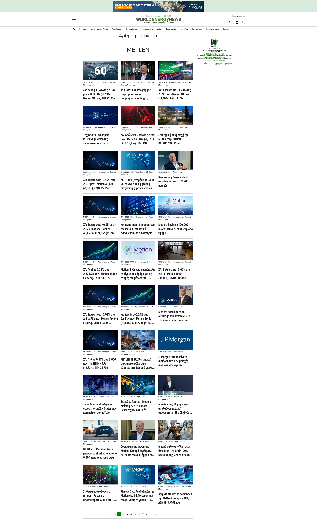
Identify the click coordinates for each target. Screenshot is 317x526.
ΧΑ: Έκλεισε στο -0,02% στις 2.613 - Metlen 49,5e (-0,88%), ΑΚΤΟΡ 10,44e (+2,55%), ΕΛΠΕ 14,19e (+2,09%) (174, 274)
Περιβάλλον (117, 29)
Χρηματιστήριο (212, 29)
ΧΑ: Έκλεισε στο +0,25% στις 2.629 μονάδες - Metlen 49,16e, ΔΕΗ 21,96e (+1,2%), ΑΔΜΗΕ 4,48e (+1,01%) (99, 229)
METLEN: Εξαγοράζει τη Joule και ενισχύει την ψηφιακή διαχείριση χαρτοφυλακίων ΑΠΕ (137, 184)
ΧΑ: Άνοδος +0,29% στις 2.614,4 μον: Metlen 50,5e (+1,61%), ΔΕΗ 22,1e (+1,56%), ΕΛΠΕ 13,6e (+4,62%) (138, 319)
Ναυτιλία (184, 29)
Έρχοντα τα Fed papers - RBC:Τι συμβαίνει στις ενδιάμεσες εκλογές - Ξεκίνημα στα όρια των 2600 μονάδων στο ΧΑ (99, 139)
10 (155, 514)
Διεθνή (159, 29)
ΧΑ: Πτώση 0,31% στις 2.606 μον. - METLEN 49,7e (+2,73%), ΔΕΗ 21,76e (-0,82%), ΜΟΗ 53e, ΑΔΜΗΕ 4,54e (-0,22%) (99, 364)
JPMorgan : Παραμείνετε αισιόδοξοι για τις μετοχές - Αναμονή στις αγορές (174, 361)
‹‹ (111, 514)
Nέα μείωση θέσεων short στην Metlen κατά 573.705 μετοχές (173, 181)
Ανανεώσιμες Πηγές (99, 29)
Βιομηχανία (171, 29)
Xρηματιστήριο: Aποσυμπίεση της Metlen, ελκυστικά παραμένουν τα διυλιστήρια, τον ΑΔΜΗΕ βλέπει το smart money (138, 229)
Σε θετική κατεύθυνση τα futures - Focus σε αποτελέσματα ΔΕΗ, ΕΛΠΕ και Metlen (99, 496)
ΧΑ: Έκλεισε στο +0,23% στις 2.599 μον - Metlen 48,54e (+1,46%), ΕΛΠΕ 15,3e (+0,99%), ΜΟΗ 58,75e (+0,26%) (174, 94)
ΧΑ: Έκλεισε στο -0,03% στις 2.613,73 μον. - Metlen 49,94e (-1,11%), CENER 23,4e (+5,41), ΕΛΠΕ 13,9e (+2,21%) (100, 319)
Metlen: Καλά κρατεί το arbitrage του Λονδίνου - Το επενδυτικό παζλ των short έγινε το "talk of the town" (174, 316)
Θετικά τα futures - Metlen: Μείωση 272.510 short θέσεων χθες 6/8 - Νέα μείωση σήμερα (136, 406)
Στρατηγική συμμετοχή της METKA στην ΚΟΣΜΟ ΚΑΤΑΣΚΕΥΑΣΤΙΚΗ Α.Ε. (173, 139)
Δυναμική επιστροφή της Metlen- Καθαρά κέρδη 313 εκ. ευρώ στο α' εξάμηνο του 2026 (137, 451)
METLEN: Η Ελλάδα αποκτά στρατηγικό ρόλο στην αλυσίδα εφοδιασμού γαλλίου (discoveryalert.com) (138, 364)
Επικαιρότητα (147, 29)
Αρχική (74, 29)
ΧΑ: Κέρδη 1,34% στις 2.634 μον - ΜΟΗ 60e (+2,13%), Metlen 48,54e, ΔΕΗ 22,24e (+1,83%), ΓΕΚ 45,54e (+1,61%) (99, 94)
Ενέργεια (82, 29)
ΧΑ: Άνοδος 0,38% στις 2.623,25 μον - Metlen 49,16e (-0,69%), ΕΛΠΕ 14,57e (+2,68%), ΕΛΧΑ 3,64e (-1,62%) (100, 274)
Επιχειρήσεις (197, 29)
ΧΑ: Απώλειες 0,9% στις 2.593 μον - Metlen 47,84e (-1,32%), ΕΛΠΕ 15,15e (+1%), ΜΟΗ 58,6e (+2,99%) (138, 139)
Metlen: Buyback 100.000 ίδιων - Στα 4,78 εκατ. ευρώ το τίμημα (175, 229)
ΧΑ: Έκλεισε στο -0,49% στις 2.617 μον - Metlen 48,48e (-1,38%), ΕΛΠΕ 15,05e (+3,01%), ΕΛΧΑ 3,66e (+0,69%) (99, 184)
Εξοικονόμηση (131, 29)
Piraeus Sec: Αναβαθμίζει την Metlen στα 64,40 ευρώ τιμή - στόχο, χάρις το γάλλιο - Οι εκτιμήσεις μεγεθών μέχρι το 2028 (138, 496)
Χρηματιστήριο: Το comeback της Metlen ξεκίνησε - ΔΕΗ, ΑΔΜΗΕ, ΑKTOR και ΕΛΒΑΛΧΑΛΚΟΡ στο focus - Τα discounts (175, 498)
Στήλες (226, 29)
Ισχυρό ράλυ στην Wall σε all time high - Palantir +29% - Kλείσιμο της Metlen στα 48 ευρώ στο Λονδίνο (174, 451)
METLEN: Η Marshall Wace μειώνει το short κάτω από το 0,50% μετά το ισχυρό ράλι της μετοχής (100, 453)
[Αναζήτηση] (242, 22)
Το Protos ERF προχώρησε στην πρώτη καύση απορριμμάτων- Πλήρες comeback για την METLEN (136, 94)
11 (160, 514)
